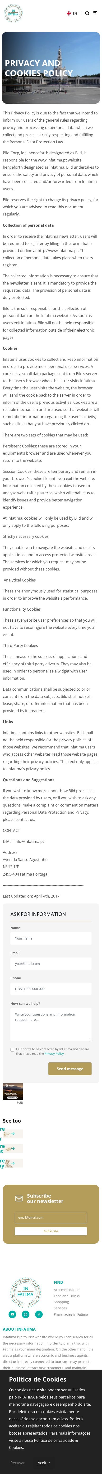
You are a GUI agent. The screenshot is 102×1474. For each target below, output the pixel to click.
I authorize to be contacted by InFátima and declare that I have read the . (52, 1051)
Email (14, 953)
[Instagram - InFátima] (25, 1314)
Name (15, 927)
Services (60, 1308)
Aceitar (44, 1462)
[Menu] (95, 13)
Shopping (61, 1302)
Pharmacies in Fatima (71, 1314)
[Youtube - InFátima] (12, 1314)
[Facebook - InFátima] (39, 1314)
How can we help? (25, 1003)
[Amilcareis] (13, 1091)
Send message (70, 1068)
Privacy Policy (55, 1053)
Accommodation (66, 1289)
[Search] (89, 13)
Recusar (17, 1462)
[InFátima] (25, 1292)
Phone (15, 978)
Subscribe (51, 1231)
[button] (74, 13)
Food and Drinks (67, 1296)
